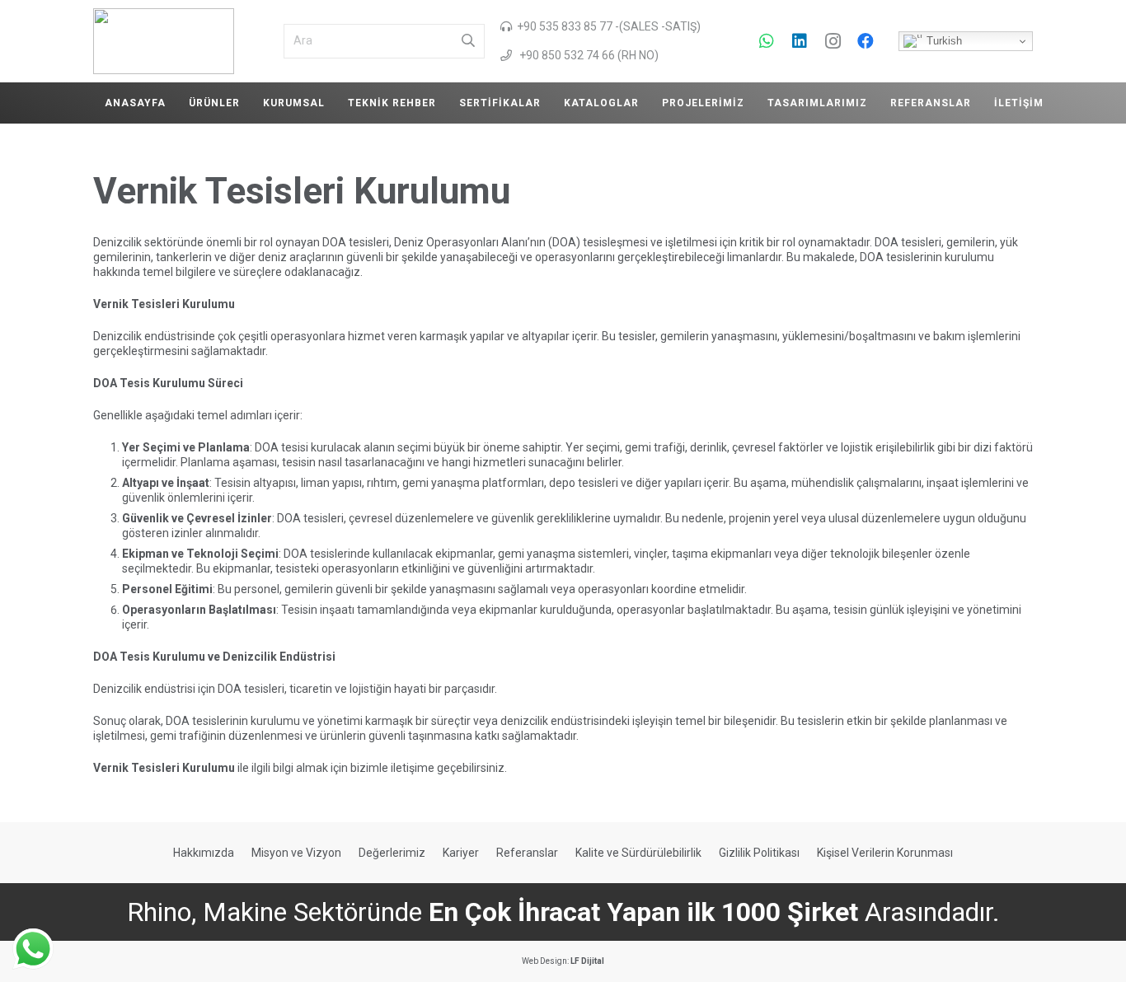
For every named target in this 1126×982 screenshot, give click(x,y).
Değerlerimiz (392, 852)
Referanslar (527, 852)
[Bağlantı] (163, 41)
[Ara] (468, 41)
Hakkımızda (203, 852)
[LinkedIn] (799, 41)
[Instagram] (832, 41)
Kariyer (461, 852)
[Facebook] (865, 41)
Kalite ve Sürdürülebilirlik (638, 852)
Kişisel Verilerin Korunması (885, 852)
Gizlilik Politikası (759, 852)
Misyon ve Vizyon (296, 852)
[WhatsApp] (766, 41)
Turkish (942, 41)
